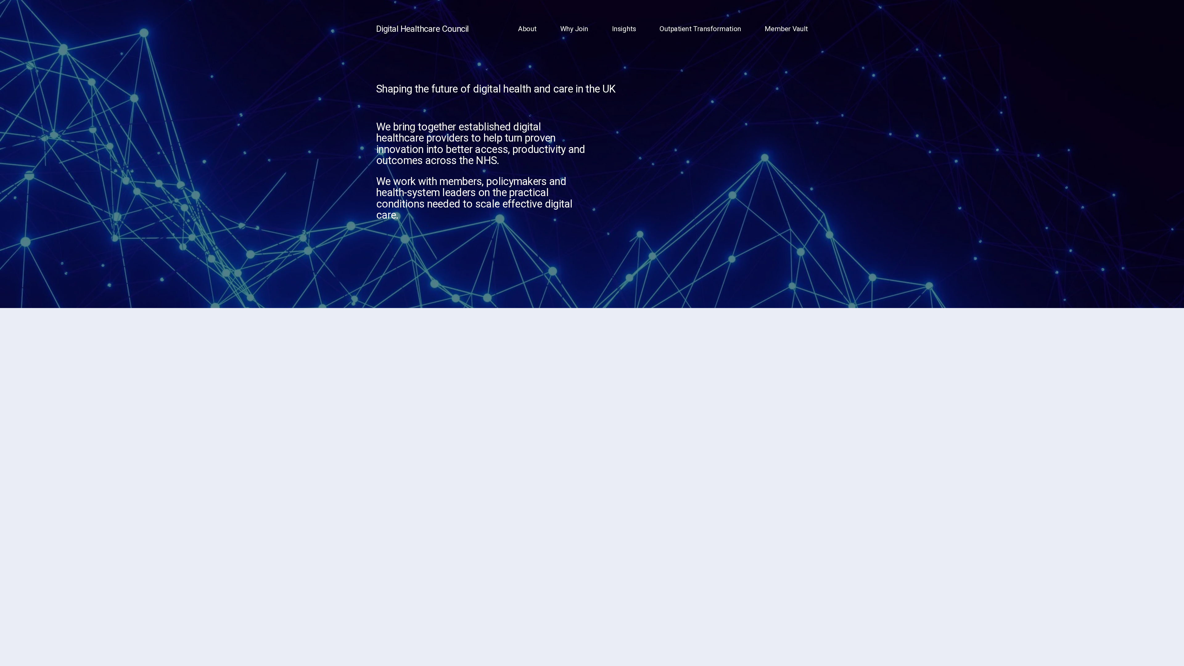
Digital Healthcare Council (422, 29)
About (527, 29)
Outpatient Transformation (700, 29)
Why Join (574, 29)
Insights (624, 29)
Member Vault (786, 29)
